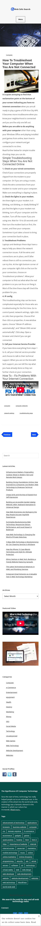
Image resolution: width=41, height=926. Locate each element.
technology (30, 865)
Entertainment (11, 692)
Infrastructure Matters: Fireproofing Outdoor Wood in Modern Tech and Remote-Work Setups (20, 474)
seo (27, 861)
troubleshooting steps (26, 413)
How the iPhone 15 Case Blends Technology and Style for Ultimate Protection (19, 552)
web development (24, 874)
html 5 (34, 840)
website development (20, 878)
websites (34, 878)
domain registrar (14, 831)
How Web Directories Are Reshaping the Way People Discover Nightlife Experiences (21, 514)
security (20, 861)
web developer (8, 874)
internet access (8, 848)
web (17, 869)
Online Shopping (25, 857)
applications (32, 822)
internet (33, 844)
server (33, 861)
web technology (9, 882)
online (30, 852)
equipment (10, 697)
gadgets (18, 835)
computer (7, 406)
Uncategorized (11, 736)
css (4, 831)
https (5, 844)
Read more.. (15, 809)
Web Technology (12, 746)
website (6, 878)
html (27, 840)
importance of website (18, 844)
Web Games (10, 741)
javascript (21, 848)
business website (19, 827)
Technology (10, 731)
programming (8, 861)
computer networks (22, 406)
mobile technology (10, 852)
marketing (32, 848)
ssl (22, 865)
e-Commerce (11, 687)
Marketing (10, 712)
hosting (19, 840)
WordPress (22, 882)
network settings (9, 413)
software (14, 865)
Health (8, 702)
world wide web (9, 887)
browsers (6, 827)
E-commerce (29, 831)
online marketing (9, 857)
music (22, 852)
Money (8, 716)
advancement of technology (13, 822)
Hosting (9, 707)
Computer (9, 55)
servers (5, 865)
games (26, 835)
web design (26, 869)
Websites (9, 755)
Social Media (11, 726)
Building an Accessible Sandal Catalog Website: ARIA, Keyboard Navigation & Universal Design (20, 504)
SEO (7, 721)
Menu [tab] (20, 19)
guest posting (8, 840)
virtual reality (8, 869)
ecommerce (7, 835)
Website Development (14, 750)
